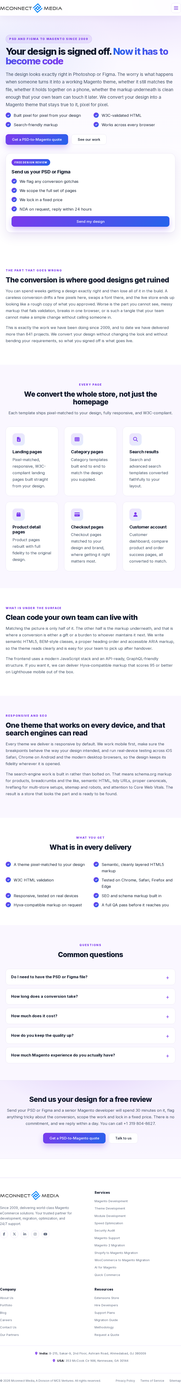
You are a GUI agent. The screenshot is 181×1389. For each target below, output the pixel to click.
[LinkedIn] (25, 1234)
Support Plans (105, 1313)
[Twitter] (14, 1234)
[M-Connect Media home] (31, 8)
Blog (3, 1313)
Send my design (91, 221)
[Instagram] (35, 1234)
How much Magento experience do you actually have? (63, 1055)
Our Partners (9, 1335)
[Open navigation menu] (176, 8)
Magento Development (111, 1201)
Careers (6, 1320)
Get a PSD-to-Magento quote (37, 139)
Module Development (110, 1216)
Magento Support (107, 1238)
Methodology (104, 1327)
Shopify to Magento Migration (116, 1253)
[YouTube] (45, 1234)
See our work (89, 139)
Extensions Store (107, 1298)
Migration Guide (106, 1320)
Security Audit (105, 1230)
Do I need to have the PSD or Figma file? (49, 976)
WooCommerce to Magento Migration (122, 1260)
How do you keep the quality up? (42, 1035)
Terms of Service (152, 1380)
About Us (6, 1298)
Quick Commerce (107, 1275)
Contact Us (8, 1327)
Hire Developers (106, 1305)
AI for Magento (105, 1267)
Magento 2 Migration (110, 1245)
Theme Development (110, 1208)
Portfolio (6, 1305)
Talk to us (123, 1138)
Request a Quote (107, 1335)
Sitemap (175, 1380)
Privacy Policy (125, 1380)
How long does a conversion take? (44, 996)
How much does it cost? (34, 1015)
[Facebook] (4, 1234)
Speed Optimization (109, 1223)
